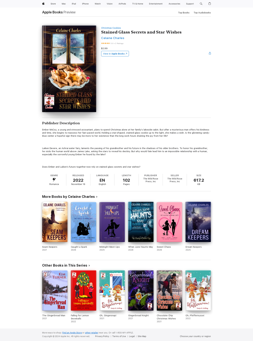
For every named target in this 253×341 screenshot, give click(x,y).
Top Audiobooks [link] (202, 12)
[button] (201, 4)
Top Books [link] (183, 12)
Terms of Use (119, 336)
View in (114, 53)
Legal (132, 336)
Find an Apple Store (72, 333)
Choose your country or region (195, 336)
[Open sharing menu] (210, 53)
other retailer (91, 333)
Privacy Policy (102, 336)
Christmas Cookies (111, 28)
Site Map (142, 336)
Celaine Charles (112, 38)
